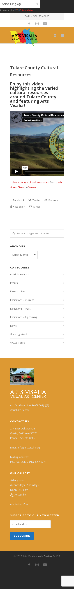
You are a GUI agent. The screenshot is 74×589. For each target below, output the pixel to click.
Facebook (18, 200)
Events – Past (18, 291)
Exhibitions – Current (22, 300)
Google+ (19, 206)
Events (14, 283)
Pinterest (53, 200)
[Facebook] (29, 23)
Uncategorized (18, 334)
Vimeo (32, 187)
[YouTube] (44, 23)
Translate (27, 10)
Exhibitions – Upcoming (23, 317)
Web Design (45, 556)
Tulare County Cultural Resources (29, 182)
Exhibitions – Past (20, 308)
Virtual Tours (17, 342)
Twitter (36, 200)
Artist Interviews (19, 274)
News (13, 325)
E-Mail (36, 206)
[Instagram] (37, 23)
